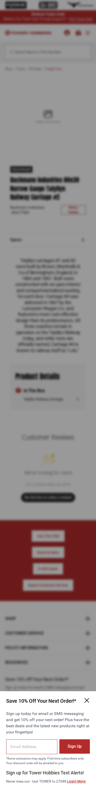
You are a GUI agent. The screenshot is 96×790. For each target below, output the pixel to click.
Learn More (76, 781)
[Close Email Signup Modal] (87, 700)
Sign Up (75, 746)
